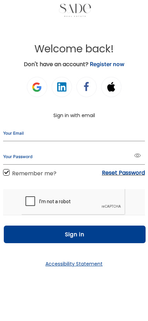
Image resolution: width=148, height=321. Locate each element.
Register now (107, 64)
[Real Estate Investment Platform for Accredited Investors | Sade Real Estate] (74, 10)
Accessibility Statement (74, 263)
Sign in (74, 234)
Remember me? (34, 173)
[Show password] (139, 156)
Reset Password (123, 173)
